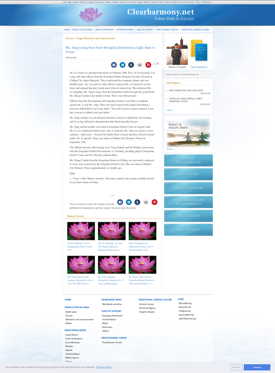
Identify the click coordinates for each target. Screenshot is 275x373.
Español (115, 2)
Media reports (72, 357)
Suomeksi (123, 2)
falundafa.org (185, 303)
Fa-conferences (72, 342)
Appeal (68, 350)
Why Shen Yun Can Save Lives (186, 90)
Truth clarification (73, 338)
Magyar (140, 2)
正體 (65, 2)
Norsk (161, 2)
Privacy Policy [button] (104, 367)
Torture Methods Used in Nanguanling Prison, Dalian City (79, 246)
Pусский (182, 2)
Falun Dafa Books (199, 67)
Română (174, 2)
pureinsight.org (186, 314)
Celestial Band (72, 353)
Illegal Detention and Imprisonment (96, 38)
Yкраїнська (206, 2)
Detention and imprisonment (79, 319)
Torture (70, 38)
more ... (170, 110)
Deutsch (82, 2)
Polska (167, 2)
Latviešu (154, 2)
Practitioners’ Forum (112, 342)
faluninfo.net (185, 307)
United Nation (109, 319)
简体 (69, 2)
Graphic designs (147, 311)
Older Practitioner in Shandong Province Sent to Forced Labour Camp (141, 246)
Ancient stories (146, 304)
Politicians (107, 327)
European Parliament (112, 315)
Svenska (190, 2)
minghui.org (184, 310)
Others (68, 323)
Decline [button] (236, 367)
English (75, 2)
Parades (69, 346)
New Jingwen (173, 82)
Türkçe (198, 2)
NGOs (105, 323)
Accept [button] (257, 367)
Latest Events (71, 334)
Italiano (147, 2)
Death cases (71, 311)
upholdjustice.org (187, 318)
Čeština (108, 2)
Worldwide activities (112, 304)
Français (90, 2)
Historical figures (147, 308)
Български (99, 2)
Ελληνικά (132, 2)
